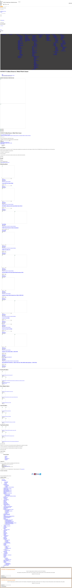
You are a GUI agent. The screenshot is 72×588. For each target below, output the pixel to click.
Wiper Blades (55, 54)
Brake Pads (5, 537)
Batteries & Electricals (41, 34)
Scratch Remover (21, 52)
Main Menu (3, 479)
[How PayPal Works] (36, 474)
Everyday (5, 556)
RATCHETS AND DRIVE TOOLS (34, 40)
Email (2, 576)
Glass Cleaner (21, 36)
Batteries (40, 35)
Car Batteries (5, 527)
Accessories (60, 34)
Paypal (5, 457)
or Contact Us (1, 25)
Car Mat (63, 40)
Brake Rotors (55, 36)
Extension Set (7, 512)
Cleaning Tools (20, 40)
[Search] (1, 15)
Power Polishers (20, 56)
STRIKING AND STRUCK (34, 52)
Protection (19, 49)
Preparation (19, 57)
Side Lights (56, 40)
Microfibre (5, 492)
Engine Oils (48, 37)
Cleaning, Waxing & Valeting (7, 488)
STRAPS (62, 46)
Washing (21, 37)
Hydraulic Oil (48, 38)
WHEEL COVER (6, 565)
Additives (47, 39)
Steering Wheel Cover (64, 42)
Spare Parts (53, 34)
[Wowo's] (4, 142)
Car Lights (55, 37)
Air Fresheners (63, 35)
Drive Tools (35, 44)
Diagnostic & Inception (35, 58)
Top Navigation (4, 480)
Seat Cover (63, 41)
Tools (31, 34)
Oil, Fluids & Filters (47, 34)
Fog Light (56, 39)
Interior (62, 39)
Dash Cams (5, 500)
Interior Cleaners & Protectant (20, 46)
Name (2, 575)
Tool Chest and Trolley (7, 517)
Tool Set (33, 55)
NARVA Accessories (56, 49)
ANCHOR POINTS (63, 48)
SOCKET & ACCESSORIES (36, 67)
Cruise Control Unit (27, 35)
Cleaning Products (4, 226)
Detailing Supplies (20, 42)
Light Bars (56, 48)
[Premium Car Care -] (3, 11)
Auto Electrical (56, 46)
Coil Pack (55, 44)
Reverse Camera (6, 503)
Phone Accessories (63, 43)
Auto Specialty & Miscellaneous (34, 35)
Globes (6, 546)
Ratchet (35, 45)
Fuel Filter (5, 544)
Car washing (19, 35)
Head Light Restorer (6, 490)
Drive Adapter (36, 41)
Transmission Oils (48, 40)
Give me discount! (4, 586)
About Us (6, 456)
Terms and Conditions (7, 458)
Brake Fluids (48, 35)
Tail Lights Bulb (7, 542)
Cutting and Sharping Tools (34, 37)
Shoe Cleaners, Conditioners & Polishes (21, 54)
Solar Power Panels (27, 39)
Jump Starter (26, 37)
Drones (40, 37)
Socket (33, 49)
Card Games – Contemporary (63, 37)
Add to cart (70, 3)
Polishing (3, 204)
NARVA (55, 45)
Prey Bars (5, 508)
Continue (5, 477)
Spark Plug (55, 51)
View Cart (2, 477)
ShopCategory (4, 34)
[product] (37, 172)
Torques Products (35, 68)
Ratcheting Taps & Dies (7, 514)
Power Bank (26, 38)
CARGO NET (63, 49)
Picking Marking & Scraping (35, 63)
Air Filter (55, 35)
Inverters (26, 36)
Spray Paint (5, 551)
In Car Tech (25, 34)
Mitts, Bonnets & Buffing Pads (20, 48)
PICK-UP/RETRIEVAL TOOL (36, 60)
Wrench (33, 69)
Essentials (62, 38)
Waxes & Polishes (21, 50)
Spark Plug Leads (56, 52)
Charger (40, 36)
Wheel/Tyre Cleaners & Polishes (21, 39)
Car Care (17, 34)
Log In (3, 566)
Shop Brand (10, 34)
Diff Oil (47, 36)
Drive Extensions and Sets (35, 43)
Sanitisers (62, 45)
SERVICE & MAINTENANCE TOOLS (36, 65)
